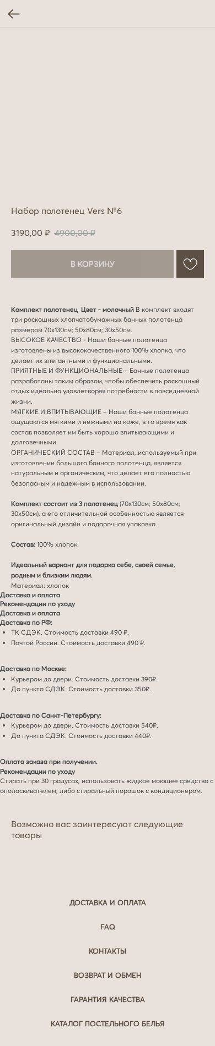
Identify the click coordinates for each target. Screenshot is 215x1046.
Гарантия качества (108, 999)
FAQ (107, 926)
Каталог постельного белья (108, 1023)
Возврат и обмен (107, 975)
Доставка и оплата (107, 902)
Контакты (107, 950)
